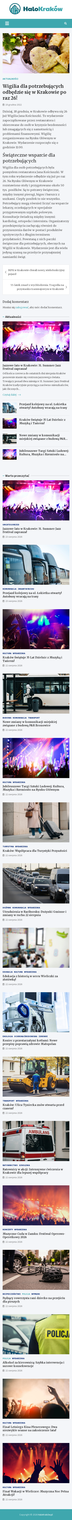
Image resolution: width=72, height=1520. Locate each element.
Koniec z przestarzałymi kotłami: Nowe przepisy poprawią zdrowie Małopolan (30, 1042)
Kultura (7, 653)
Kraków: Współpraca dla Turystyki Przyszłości (35, 850)
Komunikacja (9, 589)
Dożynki (7, 907)
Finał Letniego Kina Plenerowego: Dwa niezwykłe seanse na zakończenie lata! (30, 1428)
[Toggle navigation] (7, 23)
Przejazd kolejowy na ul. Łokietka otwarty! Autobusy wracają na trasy (43, 406)
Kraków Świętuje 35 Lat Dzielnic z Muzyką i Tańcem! (42, 421)
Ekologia (8, 1036)
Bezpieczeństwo (12, 1294)
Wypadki (35, 1294)
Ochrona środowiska (25, 1036)
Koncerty (8, 1229)
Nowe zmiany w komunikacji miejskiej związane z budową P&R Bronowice (42, 439)
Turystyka (8, 846)
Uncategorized (11, 524)
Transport (34, 717)
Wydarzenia (19, 653)
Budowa (7, 717)
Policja (26, 1294)
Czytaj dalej (10, 394)
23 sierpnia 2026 (13, 536)
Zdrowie (43, 1036)
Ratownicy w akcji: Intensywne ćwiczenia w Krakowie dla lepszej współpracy (33, 1171)
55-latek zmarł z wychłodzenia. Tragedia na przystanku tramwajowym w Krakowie (37, 286)
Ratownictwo (10, 1165)
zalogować (21, 307)
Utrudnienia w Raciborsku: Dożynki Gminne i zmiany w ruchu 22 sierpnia (34, 913)
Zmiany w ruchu (26, 589)
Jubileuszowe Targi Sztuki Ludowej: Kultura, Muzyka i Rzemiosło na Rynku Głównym (44, 454)
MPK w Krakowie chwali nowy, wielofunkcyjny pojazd (36, 272)
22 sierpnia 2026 (13, 665)
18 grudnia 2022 (13, 104)
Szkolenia (24, 1165)
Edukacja (8, 972)
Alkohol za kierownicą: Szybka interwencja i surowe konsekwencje (33, 1364)
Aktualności (10, 78)
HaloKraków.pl (45, 1514)
